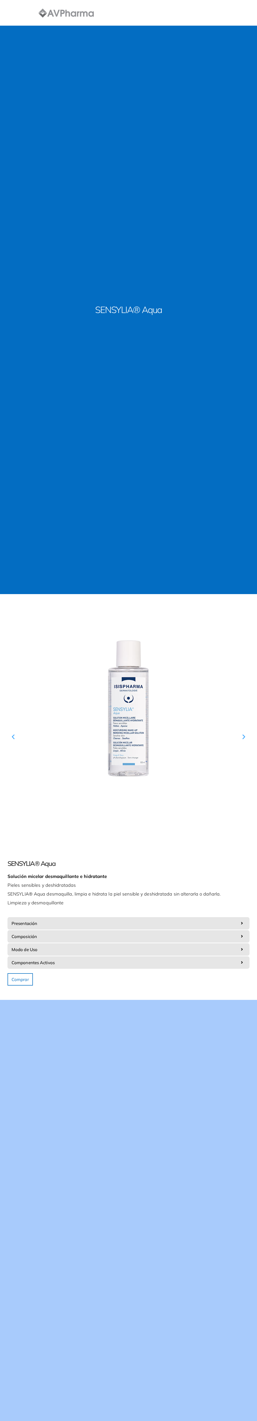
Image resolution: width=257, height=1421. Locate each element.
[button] (13, 736)
